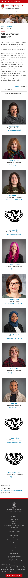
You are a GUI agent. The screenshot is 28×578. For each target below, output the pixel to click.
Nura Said (14, 403)
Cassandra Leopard (14, 299)
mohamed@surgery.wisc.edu (14, 338)
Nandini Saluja (14, 438)
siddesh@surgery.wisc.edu (14, 477)
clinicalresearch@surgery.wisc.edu (11, 490)
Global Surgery (14, 527)
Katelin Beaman (14, 126)
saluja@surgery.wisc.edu (14, 442)
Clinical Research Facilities (12, 93)
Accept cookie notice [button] (14, 575)
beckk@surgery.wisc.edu (14, 165)
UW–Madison (10, 1)
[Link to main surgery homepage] (14, 512)
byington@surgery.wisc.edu (14, 199)
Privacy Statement (14, 550)
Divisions (14, 523)
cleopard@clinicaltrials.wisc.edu (14, 303)
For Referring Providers (14, 531)
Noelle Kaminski (14, 230)
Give (14, 538)
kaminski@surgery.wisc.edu (14, 234)
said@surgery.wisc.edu (14, 407)
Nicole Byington (14, 195)
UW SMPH (14, 544)
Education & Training (14, 519)
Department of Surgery (14, 5)
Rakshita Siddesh (14, 473)
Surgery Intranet (14, 542)
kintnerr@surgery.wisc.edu (14, 269)
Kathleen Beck (14, 161)
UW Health (14, 546)
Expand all (16, 86)
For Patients (14, 529)
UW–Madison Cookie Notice (8, 571)
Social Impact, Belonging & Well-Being (14, 525)
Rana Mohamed (14, 334)
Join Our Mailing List (14, 548)
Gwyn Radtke (14, 369)
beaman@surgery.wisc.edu (14, 130)
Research (14, 521)
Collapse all (24, 86)
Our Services (8, 89)
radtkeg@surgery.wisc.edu (14, 373)
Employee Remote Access (14, 540)
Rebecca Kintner (14, 265)
